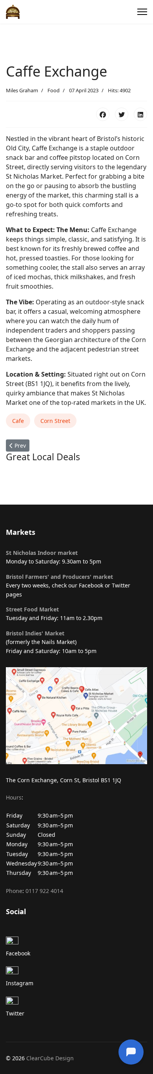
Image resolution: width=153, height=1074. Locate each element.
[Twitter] (121, 114)
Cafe (18, 420)
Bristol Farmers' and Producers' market (59, 576)
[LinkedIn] (140, 114)
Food (53, 90)
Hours (14, 797)
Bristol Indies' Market (35, 633)
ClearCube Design (50, 1058)
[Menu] (142, 12)
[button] (76, 840)
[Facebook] (102, 114)
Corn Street (55, 420)
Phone (14, 891)
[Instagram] (76, 972)
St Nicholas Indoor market (42, 552)
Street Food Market (32, 609)
